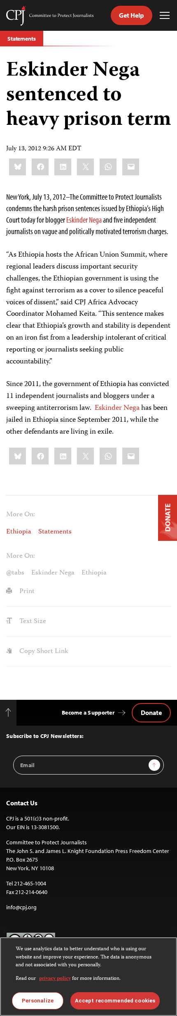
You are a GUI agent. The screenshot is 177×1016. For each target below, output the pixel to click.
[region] (88, 976)
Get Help (131, 15)
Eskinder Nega (84, 219)
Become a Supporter (88, 712)
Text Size (32, 621)
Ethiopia (18, 532)
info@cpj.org (21, 907)
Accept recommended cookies (115, 1001)
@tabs (15, 573)
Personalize (38, 1001)
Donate (151, 712)
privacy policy (55, 979)
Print (26, 591)
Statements (21, 38)
